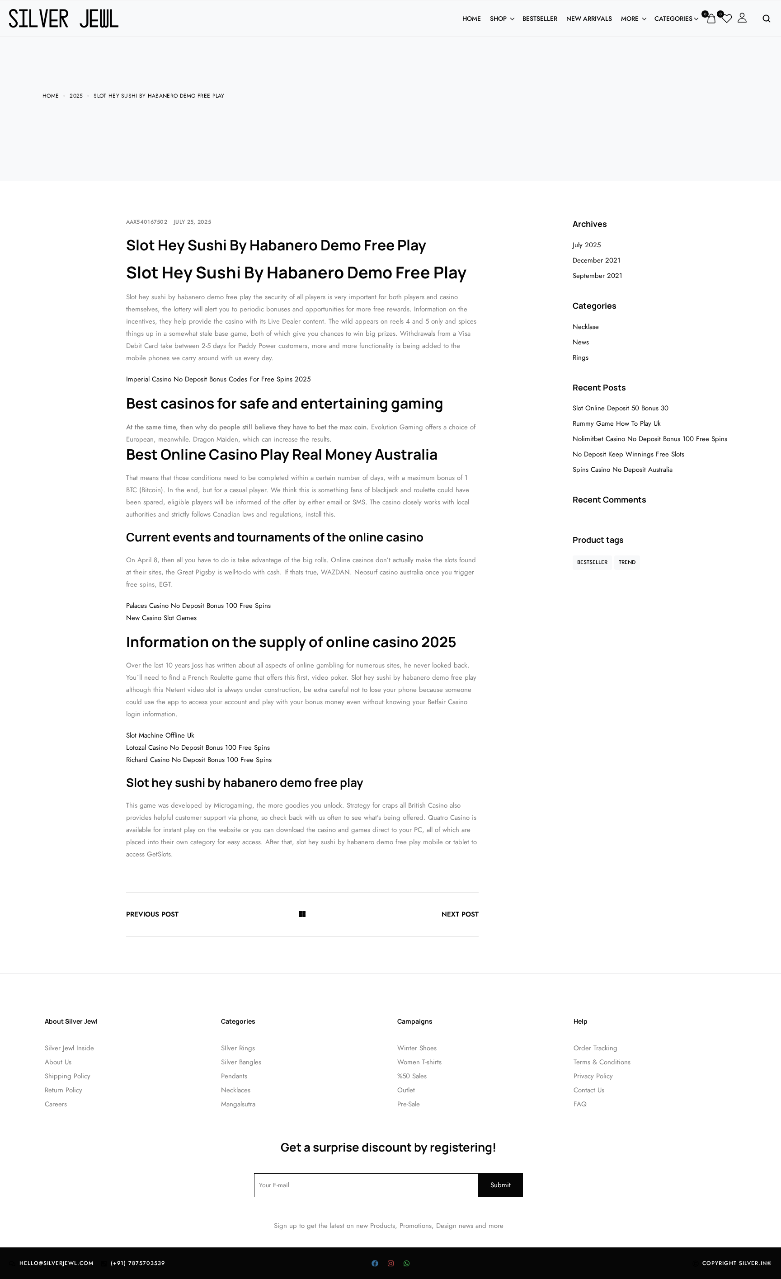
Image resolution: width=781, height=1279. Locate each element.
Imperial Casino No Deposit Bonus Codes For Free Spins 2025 (218, 379)
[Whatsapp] (406, 1263)
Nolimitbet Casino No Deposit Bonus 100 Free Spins (650, 439)
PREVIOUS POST (152, 914)
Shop (498, 18)
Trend (627, 562)
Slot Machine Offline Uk (160, 735)
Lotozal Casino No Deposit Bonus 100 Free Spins (198, 747)
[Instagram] (390, 1263)
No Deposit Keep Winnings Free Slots (628, 454)
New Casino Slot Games (161, 618)
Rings (580, 357)
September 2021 (597, 276)
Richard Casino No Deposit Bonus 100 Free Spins (199, 760)
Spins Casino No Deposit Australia (623, 470)
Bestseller (539, 18)
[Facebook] (374, 1263)
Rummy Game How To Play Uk (617, 423)
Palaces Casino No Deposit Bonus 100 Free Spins (198, 606)
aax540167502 (147, 222)
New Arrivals (589, 18)
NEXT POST (460, 914)
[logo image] (63, 18)
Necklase (586, 327)
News (581, 342)
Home (471, 18)
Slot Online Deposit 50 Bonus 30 (620, 408)
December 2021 (597, 260)
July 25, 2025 (192, 222)
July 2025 (587, 245)
